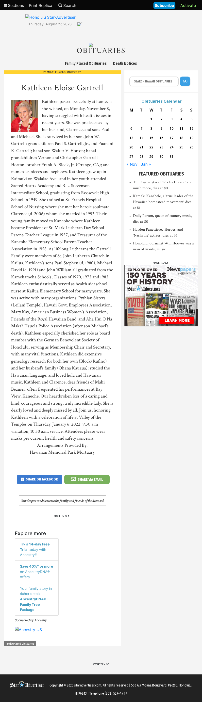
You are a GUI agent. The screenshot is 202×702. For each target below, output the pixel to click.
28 (141, 156)
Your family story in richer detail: (36, 599)
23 (161, 147)
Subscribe (164, 5)
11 (181, 128)
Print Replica (40, 5)
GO (185, 81)
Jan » (146, 164)
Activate (188, 5)
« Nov (131, 164)
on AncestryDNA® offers (36, 571)
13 (131, 137)
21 (141, 147)
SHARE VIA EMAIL (90, 480)
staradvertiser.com (87, 685)
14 (141, 137)
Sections (15, 5)
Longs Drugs (135, 4)
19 (191, 137)
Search (69, 5)
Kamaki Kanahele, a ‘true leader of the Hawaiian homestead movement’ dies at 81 (163, 201)
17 (171, 137)
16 (161, 137)
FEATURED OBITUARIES (161, 174)
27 (131, 156)
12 (191, 128)
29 (151, 156)
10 (171, 128)
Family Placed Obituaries (20, 643)
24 (171, 147)
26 (191, 147)
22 (151, 147)
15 (151, 137)
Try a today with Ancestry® (35, 549)
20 (131, 147)
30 (161, 156)
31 (171, 156)
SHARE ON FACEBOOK (42, 479)
